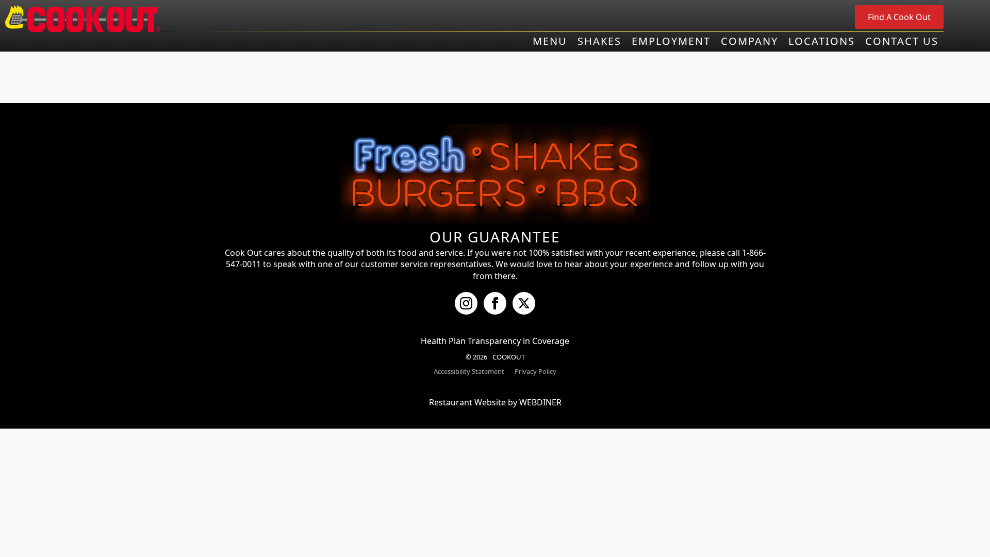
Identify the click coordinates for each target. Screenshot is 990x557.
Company (749, 41)
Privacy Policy (535, 371)
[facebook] (495, 303)
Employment (671, 41)
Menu (550, 41)
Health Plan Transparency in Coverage (495, 341)
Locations (821, 41)
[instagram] (466, 303)
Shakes (599, 41)
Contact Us (901, 41)
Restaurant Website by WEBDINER (495, 402)
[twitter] (524, 303)
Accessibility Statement (469, 371)
